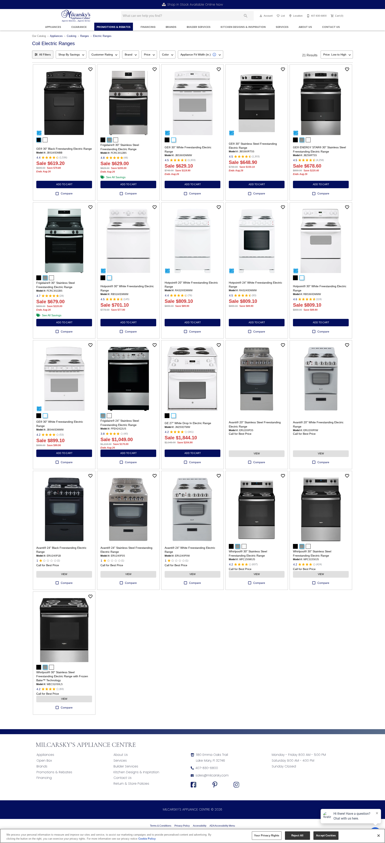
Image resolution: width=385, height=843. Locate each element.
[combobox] (71, 55)
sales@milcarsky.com (212, 775)
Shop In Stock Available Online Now (195, 4)
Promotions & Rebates (114, 27)
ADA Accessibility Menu (222, 825)
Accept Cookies (326, 835)
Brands (171, 27)
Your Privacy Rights (266, 835)
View (257, 453)
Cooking (71, 35)
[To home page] (75, 16)
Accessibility (199, 825)
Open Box (44, 760)
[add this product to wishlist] (90, 69)
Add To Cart (64, 184)
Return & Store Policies (131, 783)
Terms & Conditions (160, 825)
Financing (44, 777)
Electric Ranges (102, 35)
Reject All (297, 835)
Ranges (84, 35)
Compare (67, 193)
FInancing (148, 27)
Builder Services (199, 27)
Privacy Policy (182, 825)
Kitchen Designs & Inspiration (243, 27)
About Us (305, 27)
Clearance (79, 27)
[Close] (378, 835)
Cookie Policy (147, 838)
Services (282, 27)
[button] (260, 15)
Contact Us (331, 27)
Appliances (53, 27)
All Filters (45, 54)
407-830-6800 (207, 768)
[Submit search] (245, 15)
